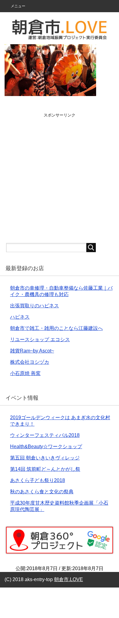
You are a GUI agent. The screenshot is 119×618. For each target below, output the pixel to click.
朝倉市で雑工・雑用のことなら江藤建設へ (56, 328)
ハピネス (20, 317)
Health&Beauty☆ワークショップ (46, 446)
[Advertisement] (59, 177)
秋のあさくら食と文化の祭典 (42, 491)
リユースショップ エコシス (40, 339)
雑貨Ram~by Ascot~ (32, 350)
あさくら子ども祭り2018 (37, 480)
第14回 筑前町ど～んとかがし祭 (45, 469)
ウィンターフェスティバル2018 (45, 435)
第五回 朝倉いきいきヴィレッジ (45, 457)
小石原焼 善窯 (25, 373)
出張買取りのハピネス (34, 305)
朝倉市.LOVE (68, 579)
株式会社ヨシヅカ (29, 362)
